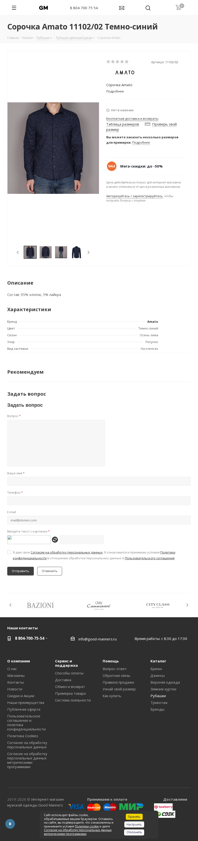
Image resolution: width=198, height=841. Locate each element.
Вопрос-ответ (115, 668)
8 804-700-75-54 (29, 638)
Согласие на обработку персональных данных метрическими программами (27, 760)
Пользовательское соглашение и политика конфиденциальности (26, 722)
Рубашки (158, 695)
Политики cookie (87, 826)
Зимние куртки (163, 689)
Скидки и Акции (20, 695)
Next (88, 252)
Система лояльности (73, 700)
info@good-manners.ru (97, 639)
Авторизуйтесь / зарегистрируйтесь (134, 196)
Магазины (16, 675)
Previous (17, 252)
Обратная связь (116, 675)
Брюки (156, 668)
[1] (108, 62)
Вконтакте (10, 824)
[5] (127, 62)
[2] (113, 62)
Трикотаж (159, 702)
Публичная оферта (23, 709)
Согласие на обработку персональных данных (67, 552)
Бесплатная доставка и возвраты (132, 118)
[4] (122, 62)
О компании (18, 661)
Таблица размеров (122, 124)
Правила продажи (118, 682)
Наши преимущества (25, 702)
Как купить (112, 695)
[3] (117, 62)
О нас (12, 668)
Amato (152, 321)
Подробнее (141, 142)
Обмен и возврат (70, 686)
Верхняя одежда (165, 682)
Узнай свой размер (119, 689)
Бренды (157, 709)
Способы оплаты (69, 673)
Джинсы (157, 675)
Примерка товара (70, 693)
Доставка (63, 679)
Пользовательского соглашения (150, 558)
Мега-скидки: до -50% (141, 166)
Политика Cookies (22, 735)
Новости (14, 689)
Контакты (15, 682)
